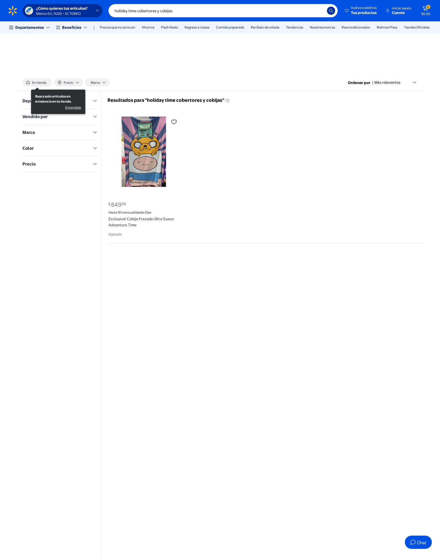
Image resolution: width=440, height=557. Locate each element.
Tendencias (294, 27)
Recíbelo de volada (265, 27)
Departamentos (29, 27)
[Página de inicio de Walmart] (12, 10)
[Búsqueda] (331, 11)
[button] (361, 10)
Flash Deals (169, 27)
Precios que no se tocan (117, 27)
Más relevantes (387, 82)
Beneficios (71, 27)
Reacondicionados (356, 27)
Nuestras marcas (322, 27)
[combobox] (223, 10)
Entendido (73, 107)
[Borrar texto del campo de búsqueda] (319, 10)
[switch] (37, 82)
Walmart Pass (387, 27)
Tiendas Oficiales (417, 27)
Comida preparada (230, 27)
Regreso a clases (197, 27)
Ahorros (148, 27)
